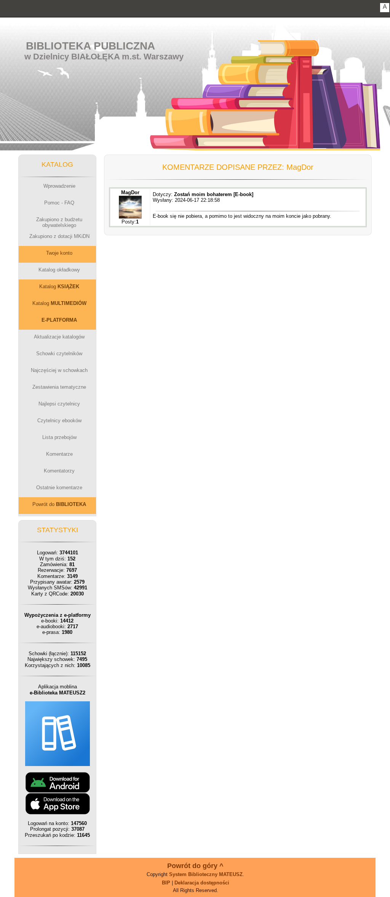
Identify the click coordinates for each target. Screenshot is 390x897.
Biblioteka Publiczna (90, 46)
